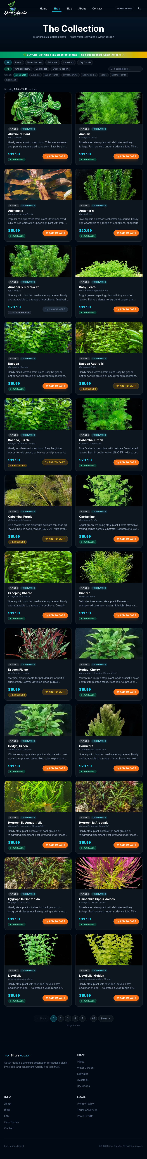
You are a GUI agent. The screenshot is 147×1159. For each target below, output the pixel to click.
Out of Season (60, 68)
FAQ (6, 1115)
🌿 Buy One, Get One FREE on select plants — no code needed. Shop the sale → (73, 54)
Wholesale (124, 8)
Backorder (41, 68)
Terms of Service (87, 1109)
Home (43, 8)
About (82, 8)
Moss (104, 75)
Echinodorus (89, 75)
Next (104, 1018)
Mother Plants (119, 75)
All (8, 62)
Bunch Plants (51, 75)
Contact (97, 8)
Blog (69, 8)
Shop (57, 8)
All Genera (20, 75)
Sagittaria (11, 80)
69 (93, 1018)
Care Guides (11, 1122)
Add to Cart (57, 156)
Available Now (22, 68)
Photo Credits (85, 1115)
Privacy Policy (85, 1103)
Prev (43, 1018)
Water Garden (34, 62)
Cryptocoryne (70, 75)
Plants (18, 62)
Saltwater (53, 62)
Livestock (68, 62)
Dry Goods (85, 62)
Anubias (35, 75)
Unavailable (57, 309)
